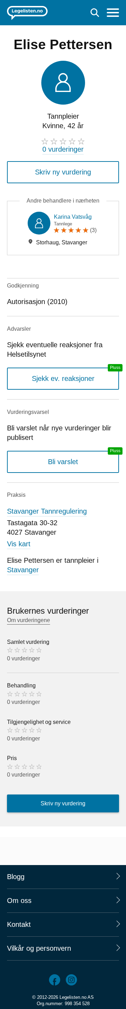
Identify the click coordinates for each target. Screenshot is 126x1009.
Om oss (19, 900)
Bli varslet (63, 462)
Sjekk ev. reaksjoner (63, 378)
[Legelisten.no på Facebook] (55, 980)
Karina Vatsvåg (73, 217)
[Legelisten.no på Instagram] (71, 980)
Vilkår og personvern (39, 948)
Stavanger (23, 570)
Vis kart (18, 544)
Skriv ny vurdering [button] (63, 172)
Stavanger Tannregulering (47, 511)
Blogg (15, 877)
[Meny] (113, 13)
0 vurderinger (63, 149)
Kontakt (19, 924)
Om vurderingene (28, 620)
